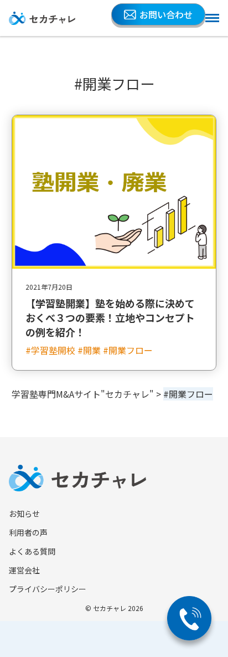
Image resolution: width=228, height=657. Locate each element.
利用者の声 (28, 532)
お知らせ (24, 513)
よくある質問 (32, 551)
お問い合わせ (166, 14)
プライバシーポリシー (47, 588)
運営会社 (24, 570)
